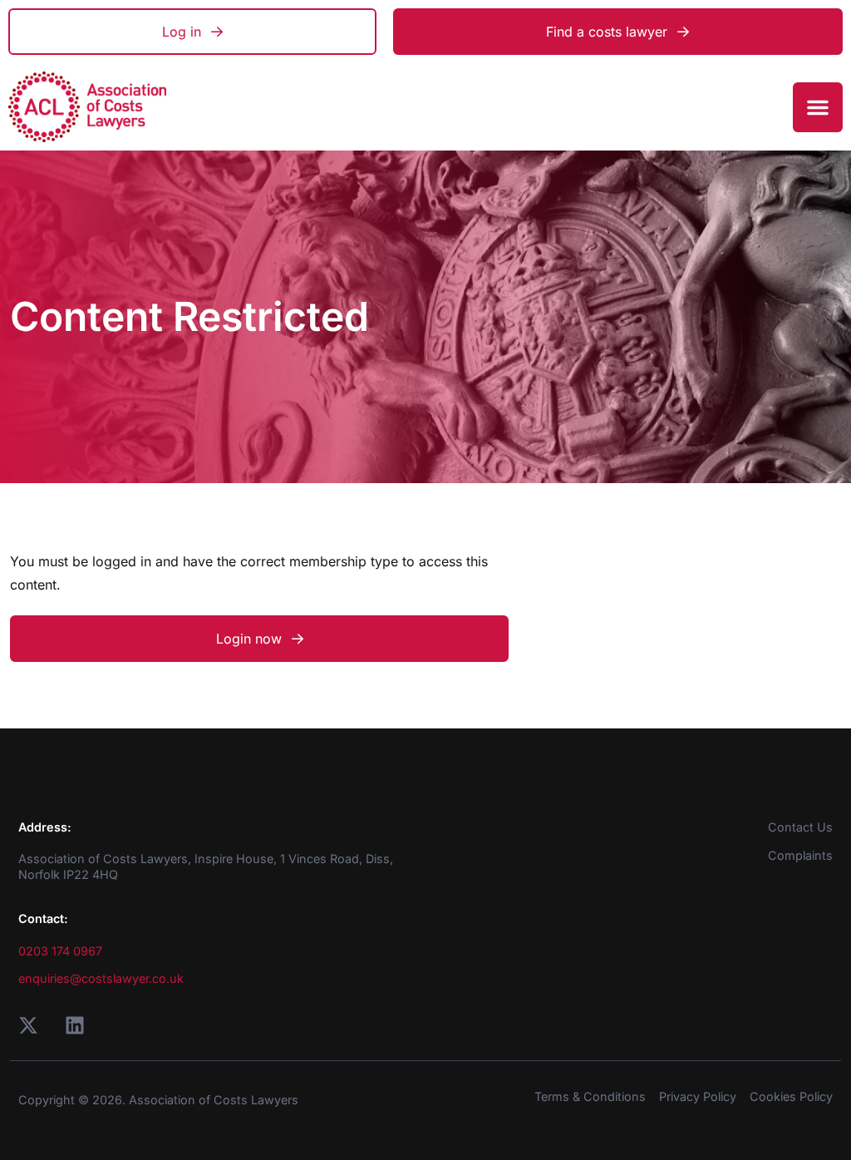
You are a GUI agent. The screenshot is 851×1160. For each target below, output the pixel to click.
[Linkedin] (75, 1025)
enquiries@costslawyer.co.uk (101, 978)
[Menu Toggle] (818, 107)
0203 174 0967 (60, 951)
